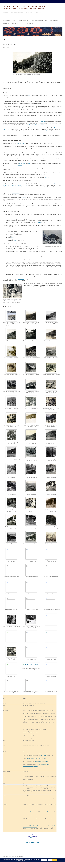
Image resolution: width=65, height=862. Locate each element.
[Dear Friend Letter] (15, 193)
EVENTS (4, 17)
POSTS (23, 23)
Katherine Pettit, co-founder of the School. (38, 124)
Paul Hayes (20, 165)
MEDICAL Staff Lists (6, 20)
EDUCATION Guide (42, 15)
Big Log (4, 124)
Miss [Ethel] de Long (15, 210)
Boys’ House (47, 177)
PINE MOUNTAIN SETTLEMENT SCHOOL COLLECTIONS (24, 6)
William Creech (21, 279)
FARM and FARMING (12, 17)
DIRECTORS (34, 15)
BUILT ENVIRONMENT (31, 23)
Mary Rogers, (47, 811)
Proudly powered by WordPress (17, 856)
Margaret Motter (22, 163)
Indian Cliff (42, 121)
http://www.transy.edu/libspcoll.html (40, 760)
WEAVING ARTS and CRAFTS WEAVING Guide (11, 23)
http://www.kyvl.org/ (44, 755)
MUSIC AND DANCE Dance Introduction (21, 20)
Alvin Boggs (24, 197)
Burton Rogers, (21, 143)
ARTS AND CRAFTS (29, 12)
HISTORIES (30, 17)
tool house (13, 237)
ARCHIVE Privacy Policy (7, 856)
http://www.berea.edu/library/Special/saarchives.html (35, 758)
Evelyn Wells (44, 130)
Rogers (29, 163)
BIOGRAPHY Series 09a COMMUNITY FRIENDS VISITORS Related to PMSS (16, 15)
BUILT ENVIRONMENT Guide (32, 842)
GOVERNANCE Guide (22, 17)
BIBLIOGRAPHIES (38, 12)
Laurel (14, 240)
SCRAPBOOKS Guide (54, 20)
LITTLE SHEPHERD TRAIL (39, 17)
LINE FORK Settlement (51, 17)
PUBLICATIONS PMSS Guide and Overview (39, 20)
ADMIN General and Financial (17, 12)
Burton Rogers (32, 811)
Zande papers (50, 210)
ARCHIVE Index (5, 12)
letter (29, 95)
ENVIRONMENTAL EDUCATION (54, 15)
